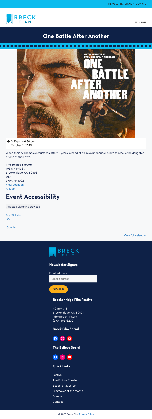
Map (10, 189)
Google (11, 227)
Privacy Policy (86, 414)
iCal (9, 219)
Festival (57, 374)
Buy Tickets (13, 215)
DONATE (141, 4)
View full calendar (135, 235)
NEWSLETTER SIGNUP (121, 4)
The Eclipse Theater (65, 380)
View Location (15, 184)
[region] (38, 397)
